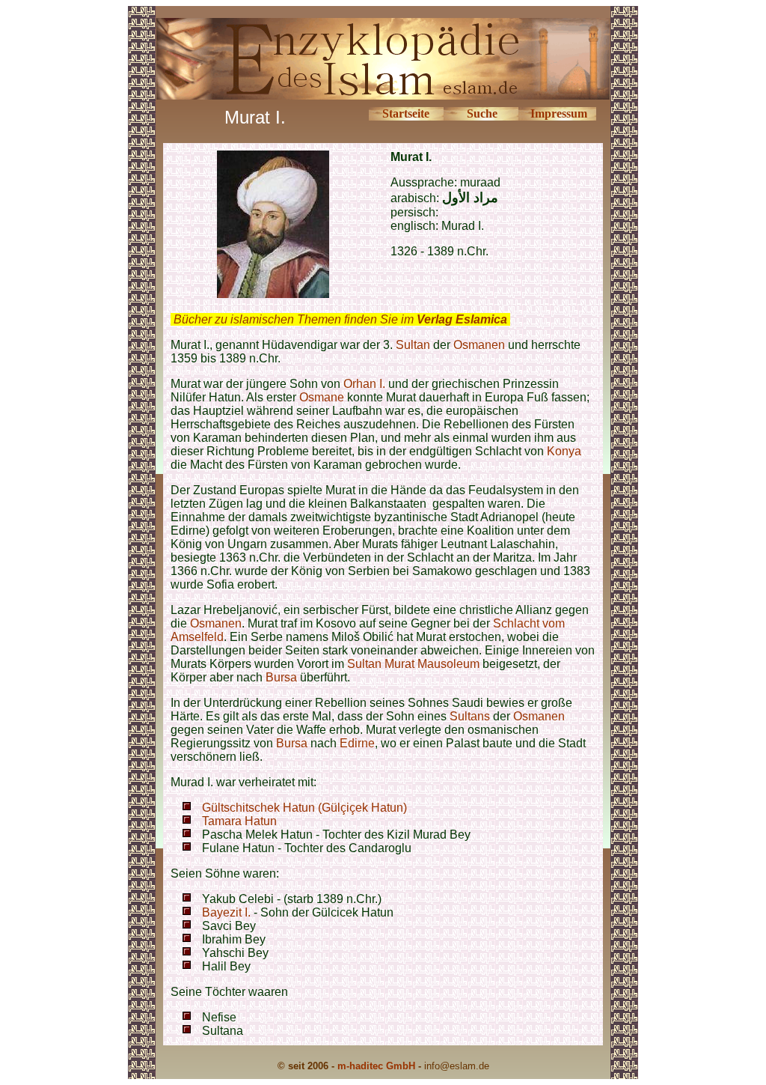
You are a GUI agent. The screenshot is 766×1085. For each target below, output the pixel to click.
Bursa (281, 677)
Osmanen (479, 344)
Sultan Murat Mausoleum (413, 663)
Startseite (405, 113)
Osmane (321, 397)
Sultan (413, 344)
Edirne (357, 743)
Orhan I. (364, 383)
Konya (564, 451)
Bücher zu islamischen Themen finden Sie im (340, 319)
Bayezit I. (226, 912)
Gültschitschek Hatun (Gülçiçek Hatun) (304, 807)
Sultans (470, 716)
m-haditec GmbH (376, 1066)
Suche (482, 113)
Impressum (558, 113)
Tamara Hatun (239, 821)
